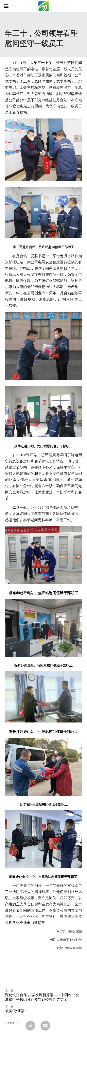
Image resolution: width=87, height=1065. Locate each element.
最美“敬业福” (15, 1011)
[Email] (45, 1026)
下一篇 (9, 1006)
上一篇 (9, 990)
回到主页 (13, 1022)
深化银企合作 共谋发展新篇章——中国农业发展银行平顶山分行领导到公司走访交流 (42, 997)
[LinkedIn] (30, 1026)
